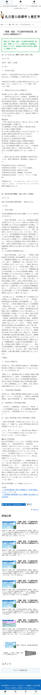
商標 (29, 504)
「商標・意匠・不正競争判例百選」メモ (14, 504)
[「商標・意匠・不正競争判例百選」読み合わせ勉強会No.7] (25, 419)
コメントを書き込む (20, 670)
